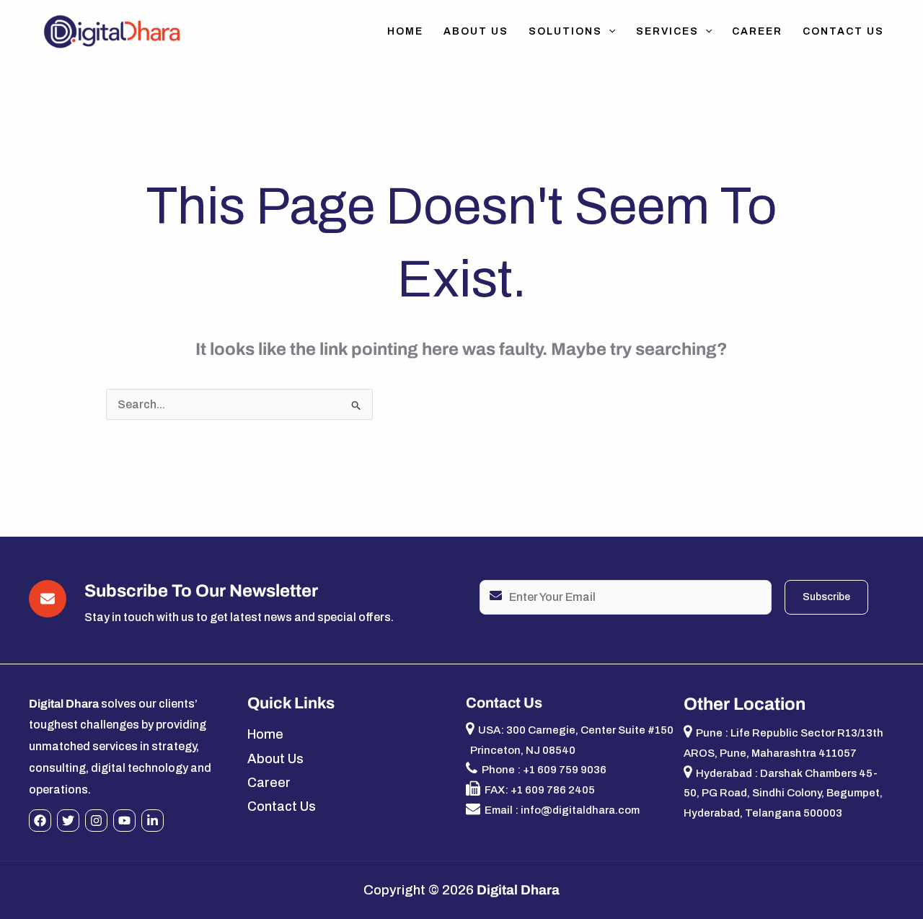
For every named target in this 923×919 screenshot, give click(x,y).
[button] (608, 31)
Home (405, 31)
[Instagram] (96, 820)
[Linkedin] (152, 820)
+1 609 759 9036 (564, 769)
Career (757, 31)
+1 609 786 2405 (553, 790)
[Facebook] (40, 820)
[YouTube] (124, 820)
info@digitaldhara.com (580, 810)
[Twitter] (68, 820)
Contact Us (843, 31)
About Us (475, 31)
